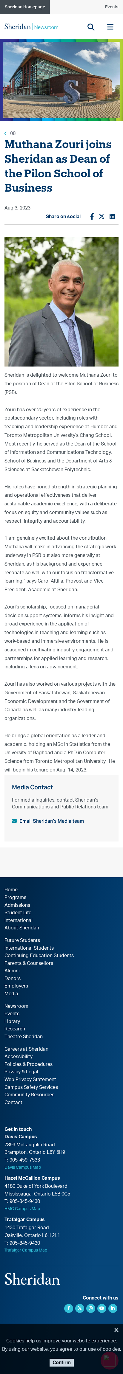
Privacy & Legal (21, 1071)
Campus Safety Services (31, 1087)
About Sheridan (21, 928)
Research (14, 1029)
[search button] (91, 27)
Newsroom (16, 1006)
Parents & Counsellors (28, 963)
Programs (15, 897)
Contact (13, 1102)
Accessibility (18, 1056)
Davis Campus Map (22, 1167)
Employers (16, 986)
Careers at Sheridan (26, 1049)
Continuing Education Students (39, 955)
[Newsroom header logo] (31, 26)
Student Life (17, 912)
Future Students (22, 940)
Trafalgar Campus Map (25, 1250)
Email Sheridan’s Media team (51, 821)
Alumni (12, 970)
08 (13, 133)
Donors (12, 978)
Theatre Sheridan (23, 1036)
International (18, 920)
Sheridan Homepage (25, 7)
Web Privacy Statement (30, 1079)
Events (111, 7)
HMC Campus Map (22, 1209)
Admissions (17, 905)
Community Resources (29, 1094)
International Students (29, 948)
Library (12, 1021)
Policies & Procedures (28, 1064)
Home (11, 889)
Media (11, 993)
